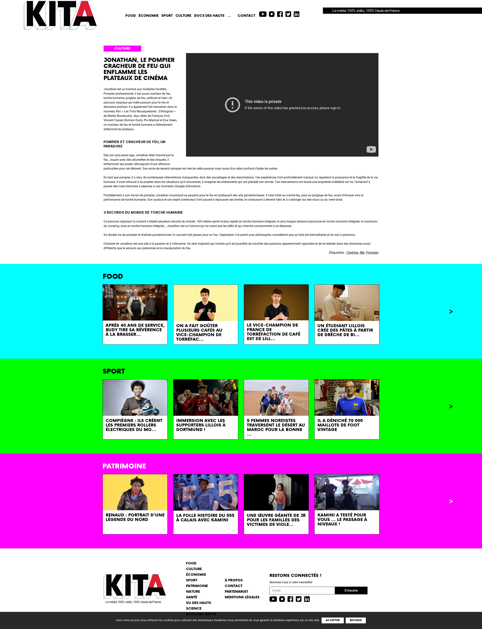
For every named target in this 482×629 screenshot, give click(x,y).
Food (130, 16)
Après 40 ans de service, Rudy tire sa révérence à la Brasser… (135, 330)
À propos (234, 580)
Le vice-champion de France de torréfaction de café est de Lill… (273, 332)
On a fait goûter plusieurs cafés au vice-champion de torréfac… (199, 332)
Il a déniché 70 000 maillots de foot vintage (340, 425)
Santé (191, 597)
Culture (183, 16)
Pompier (372, 252)
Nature (193, 592)
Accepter (333, 620)
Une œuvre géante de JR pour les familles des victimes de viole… (276, 520)
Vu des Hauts (198, 603)
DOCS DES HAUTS (209, 16)
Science (193, 609)
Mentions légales (242, 597)
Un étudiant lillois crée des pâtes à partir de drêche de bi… (345, 330)
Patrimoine (197, 586)
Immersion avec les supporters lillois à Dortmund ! (201, 425)
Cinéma (352, 252)
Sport (167, 16)
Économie (149, 16)
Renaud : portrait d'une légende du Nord (135, 517)
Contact (246, 16)
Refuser (356, 620)
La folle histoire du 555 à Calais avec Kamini (205, 518)
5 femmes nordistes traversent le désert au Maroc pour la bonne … (276, 427)
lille (361, 252)
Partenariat (236, 592)
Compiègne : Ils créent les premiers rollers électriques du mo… (134, 425)
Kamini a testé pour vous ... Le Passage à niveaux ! (342, 520)
